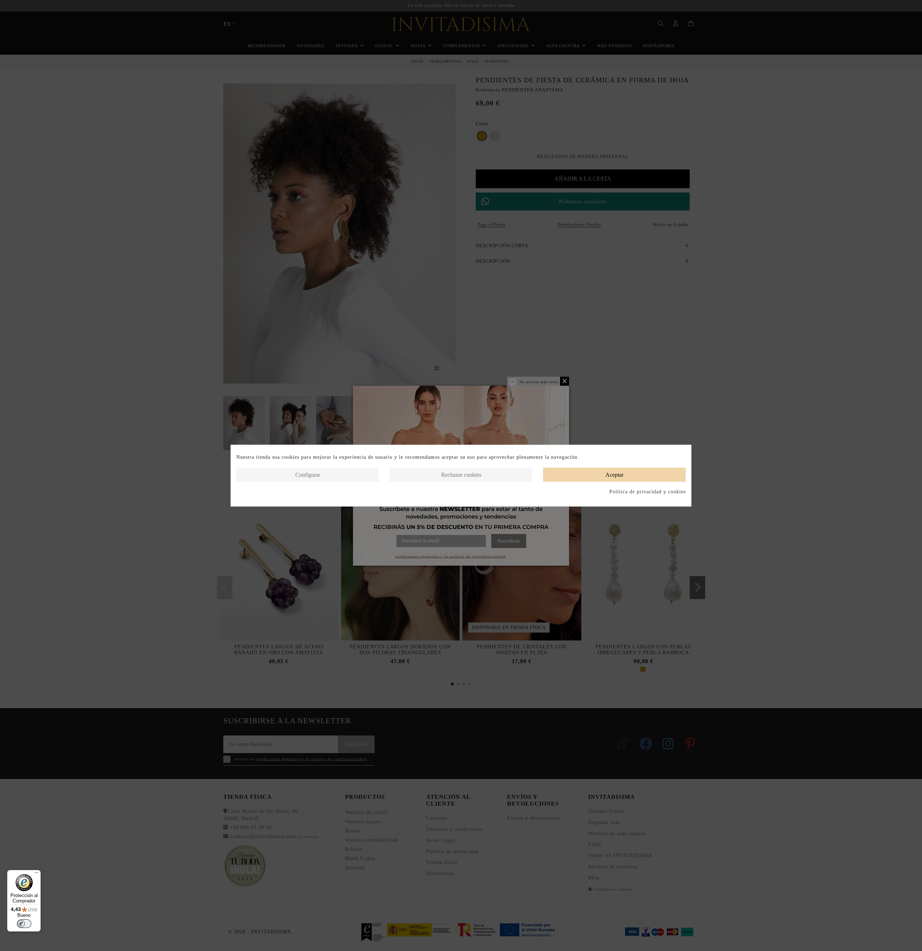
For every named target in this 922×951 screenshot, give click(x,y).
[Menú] (36, 874)
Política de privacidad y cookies (647, 491)
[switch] (24, 923)
